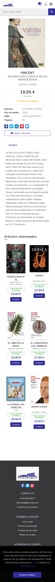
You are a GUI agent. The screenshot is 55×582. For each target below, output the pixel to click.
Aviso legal (28, 521)
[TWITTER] (27, 485)
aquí (34, 562)
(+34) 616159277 (27, 498)
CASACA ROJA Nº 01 (16, 278)
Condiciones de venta (27, 530)
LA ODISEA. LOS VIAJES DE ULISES (15, 406)
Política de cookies (27, 534)
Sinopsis (13, 145)
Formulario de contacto (27, 507)
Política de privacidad (27, 526)
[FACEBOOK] (23, 485)
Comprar (16, 299)
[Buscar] (51, 11)
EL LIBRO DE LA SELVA (16, 344)
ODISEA (39, 275)
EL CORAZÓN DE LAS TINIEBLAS (39, 344)
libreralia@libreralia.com (27, 502)
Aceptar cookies (27, 574)
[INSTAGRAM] (32, 485)
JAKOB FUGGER (39, 406)
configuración (27, 566)
